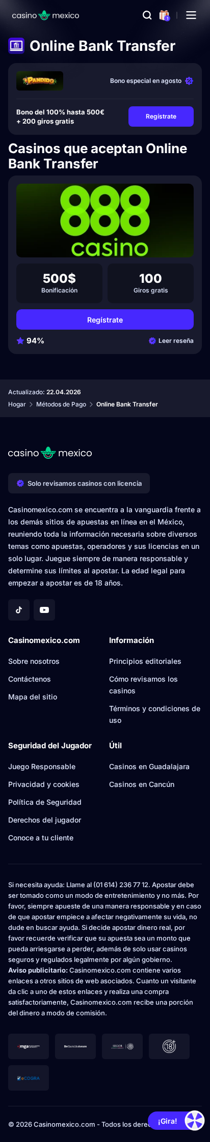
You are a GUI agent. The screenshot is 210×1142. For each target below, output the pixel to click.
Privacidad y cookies (44, 784)
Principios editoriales (145, 661)
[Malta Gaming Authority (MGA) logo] (28, 1046)
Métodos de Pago (61, 404)
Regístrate (161, 116)
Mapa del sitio (32, 696)
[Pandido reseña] (39, 81)
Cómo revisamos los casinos (143, 685)
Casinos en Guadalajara (149, 766)
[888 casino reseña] (105, 220)
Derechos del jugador (44, 819)
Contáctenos (29, 679)
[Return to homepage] (45, 15)
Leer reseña (176, 340)
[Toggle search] (147, 15)
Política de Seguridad (45, 802)
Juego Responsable (41, 766)
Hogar (17, 404)
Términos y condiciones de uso (154, 714)
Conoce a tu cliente (40, 837)
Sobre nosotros (34, 661)
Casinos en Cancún (141, 784)
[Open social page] (19, 610)
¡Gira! (167, 1121)
